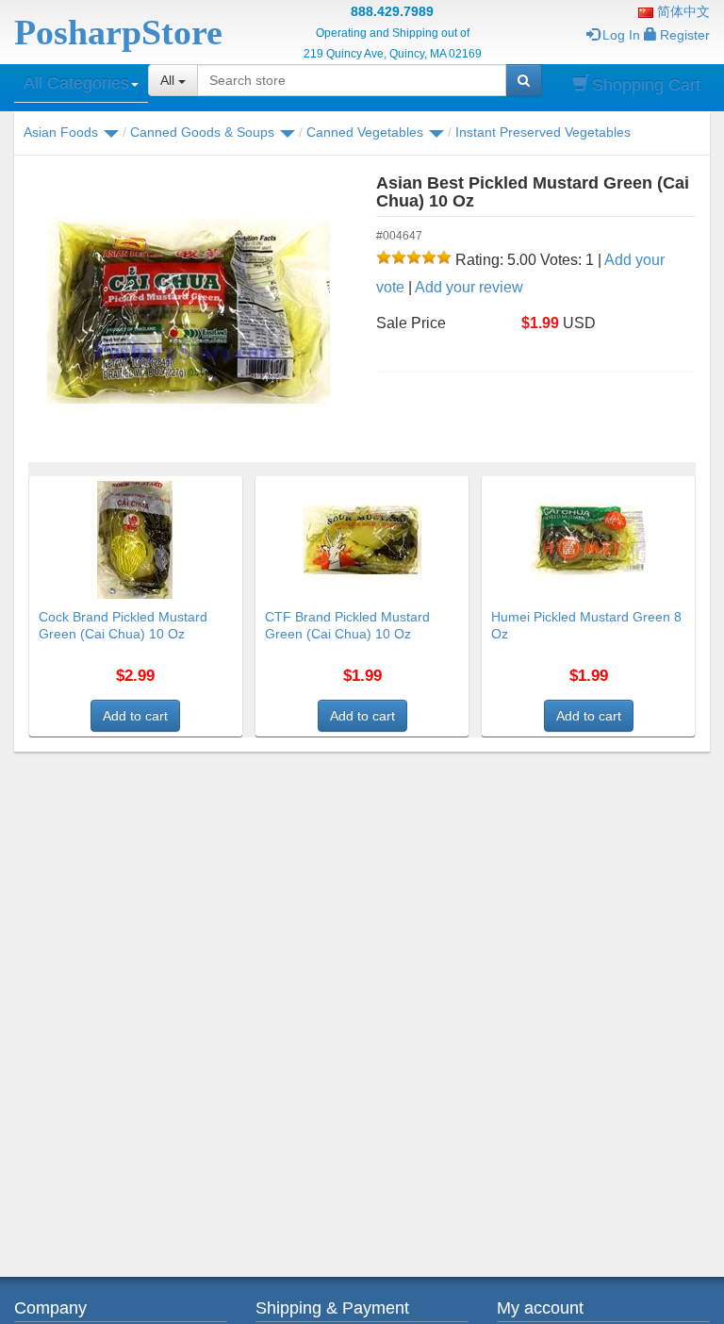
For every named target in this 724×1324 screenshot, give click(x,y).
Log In (621, 34)
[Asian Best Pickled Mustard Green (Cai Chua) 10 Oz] (188, 311)
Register (685, 34)
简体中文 (681, 11)
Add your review (469, 287)
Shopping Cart (646, 84)
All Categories (76, 83)
